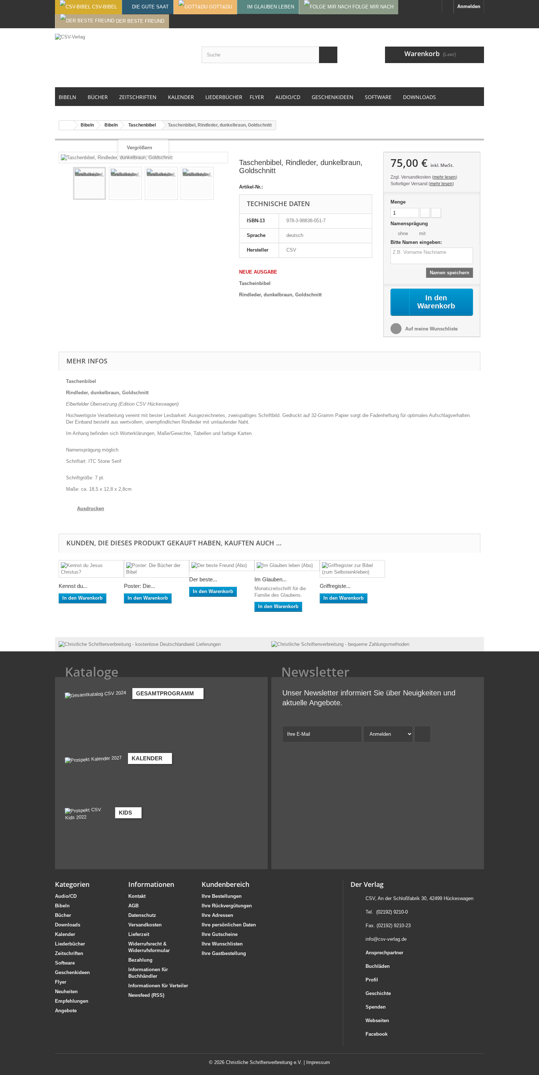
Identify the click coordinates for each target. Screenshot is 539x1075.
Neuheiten (66, 991)
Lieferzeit (138, 934)
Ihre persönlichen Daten (229, 925)
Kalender (65, 934)
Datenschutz (142, 915)
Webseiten (377, 1020)
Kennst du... (73, 586)
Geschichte (378, 993)
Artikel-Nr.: (251, 187)
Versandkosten (145, 925)
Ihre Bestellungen (222, 896)
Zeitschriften (69, 953)
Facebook (377, 1034)
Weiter (220, 184)
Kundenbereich (225, 884)
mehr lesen (444, 177)
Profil (372, 980)
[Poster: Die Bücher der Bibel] (156, 569)
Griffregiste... (335, 586)
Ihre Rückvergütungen (227, 905)
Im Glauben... (270, 579)
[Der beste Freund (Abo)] (221, 565)
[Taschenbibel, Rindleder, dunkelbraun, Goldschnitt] (89, 183)
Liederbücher (70, 944)
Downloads (67, 925)
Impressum (318, 1062)
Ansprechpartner (384, 952)
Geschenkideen (72, 972)
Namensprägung (409, 223)
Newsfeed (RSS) (146, 995)
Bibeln (62, 905)
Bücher (63, 915)
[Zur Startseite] (447, 6)
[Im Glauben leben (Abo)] (287, 565)
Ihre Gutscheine (220, 934)
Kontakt (137, 896)
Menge (398, 202)
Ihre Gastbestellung (224, 953)
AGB (133, 905)
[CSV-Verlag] (123, 57)
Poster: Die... (139, 586)
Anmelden (468, 6)
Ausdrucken (90, 508)
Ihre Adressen (217, 915)
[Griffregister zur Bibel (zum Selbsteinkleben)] (352, 569)
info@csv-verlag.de (386, 939)
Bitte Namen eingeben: (416, 242)
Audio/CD (66, 896)
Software (65, 963)
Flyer (60, 982)
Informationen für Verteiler (158, 985)
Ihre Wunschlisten (222, 944)
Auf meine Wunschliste (431, 329)
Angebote (66, 1010)
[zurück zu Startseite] (66, 125)
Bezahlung (140, 960)
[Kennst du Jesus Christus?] (91, 569)
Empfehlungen (71, 1001)
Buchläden (378, 966)
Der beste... (203, 579)
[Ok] (422, 734)
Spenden (376, 1007)
